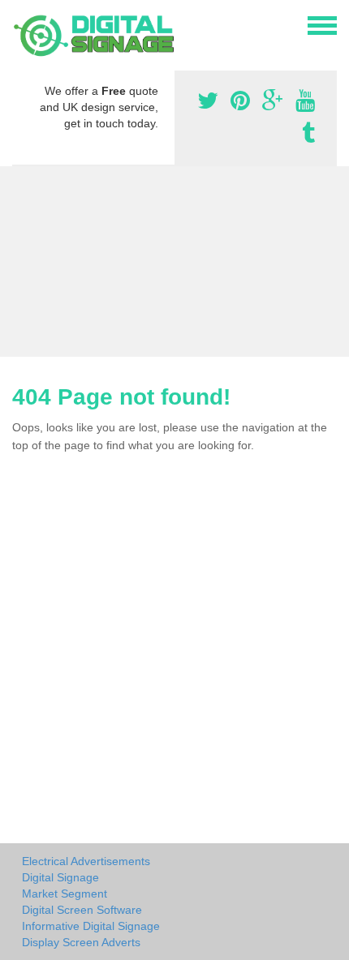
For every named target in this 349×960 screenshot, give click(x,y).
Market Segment (64, 893)
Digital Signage (60, 877)
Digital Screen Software (82, 909)
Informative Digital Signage (91, 925)
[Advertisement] (174, 261)
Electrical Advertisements (86, 861)
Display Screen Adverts (81, 942)
